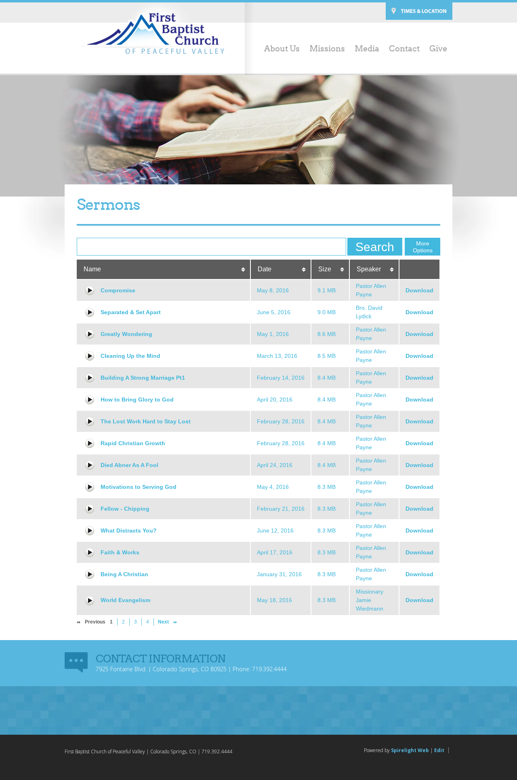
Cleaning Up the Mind (130, 356)
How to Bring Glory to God (137, 399)
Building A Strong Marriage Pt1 (143, 377)
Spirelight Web (410, 750)
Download (419, 290)
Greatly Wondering (126, 334)
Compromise (118, 290)
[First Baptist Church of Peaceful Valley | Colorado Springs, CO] (149, 33)
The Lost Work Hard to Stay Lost (146, 421)
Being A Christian (124, 574)
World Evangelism (125, 600)
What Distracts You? (129, 530)
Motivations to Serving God (139, 487)
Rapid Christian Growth (133, 443)
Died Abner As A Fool (129, 465)
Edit (439, 750)
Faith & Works (120, 552)
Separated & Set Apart (131, 312)
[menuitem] (277, 49)
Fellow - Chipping (125, 508)
